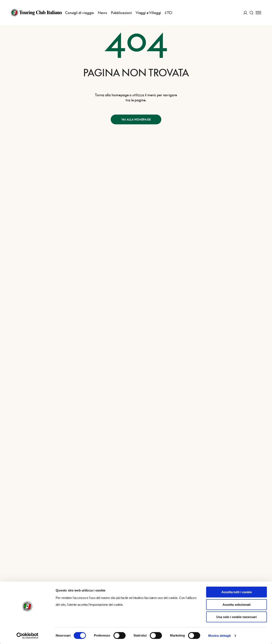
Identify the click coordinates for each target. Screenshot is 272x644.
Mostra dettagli (219, 635)
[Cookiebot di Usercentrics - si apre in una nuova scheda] (27, 636)
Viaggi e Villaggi (148, 12)
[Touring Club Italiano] (36, 12)
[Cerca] (251, 12)
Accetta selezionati (236, 604)
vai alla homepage (136, 119)
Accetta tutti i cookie (236, 592)
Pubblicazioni (121, 12)
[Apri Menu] (258, 12)
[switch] (119, 635)
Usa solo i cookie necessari (236, 617)
